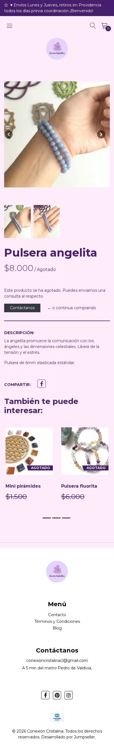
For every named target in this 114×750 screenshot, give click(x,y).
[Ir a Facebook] (45, 695)
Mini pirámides (23, 486)
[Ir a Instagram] (68, 695)
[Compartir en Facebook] (41, 384)
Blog (57, 628)
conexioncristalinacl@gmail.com (57, 660)
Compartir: (17, 384)
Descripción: (19, 332)
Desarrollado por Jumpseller (68, 736)
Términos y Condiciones (57, 621)
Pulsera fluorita (79, 486)
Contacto (57, 614)
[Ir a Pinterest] (57, 695)
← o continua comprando (71, 307)
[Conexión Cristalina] (57, 49)
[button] (8, 134)
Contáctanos (22, 307)
